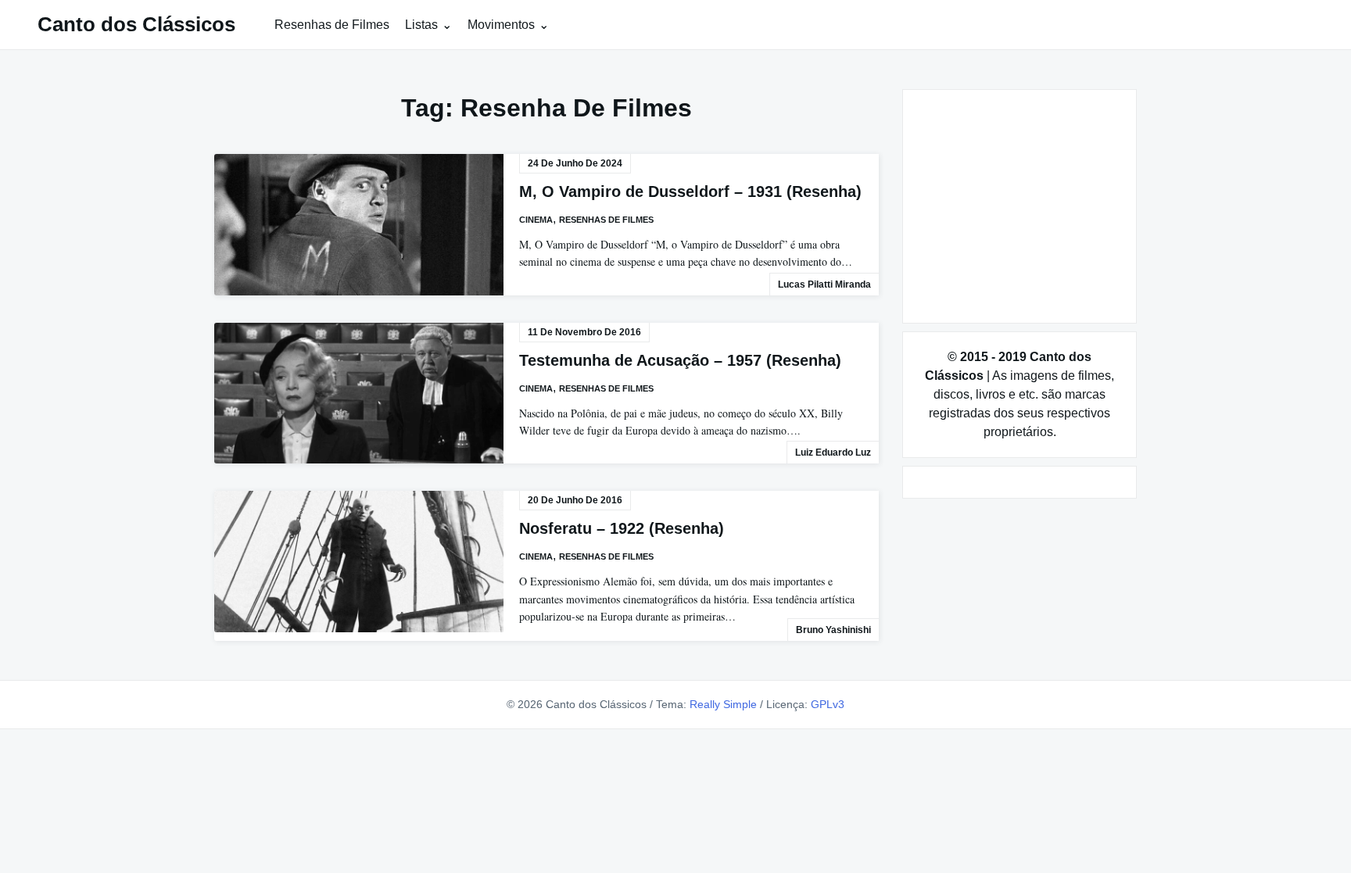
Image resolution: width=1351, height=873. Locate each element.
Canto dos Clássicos (136, 24)
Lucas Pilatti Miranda (824, 284)
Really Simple (723, 704)
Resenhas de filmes (606, 219)
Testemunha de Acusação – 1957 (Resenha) (680, 360)
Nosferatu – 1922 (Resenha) (621, 528)
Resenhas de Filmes (331, 24)
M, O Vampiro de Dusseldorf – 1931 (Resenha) (690, 191)
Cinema (536, 219)
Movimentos (501, 24)
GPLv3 (827, 704)
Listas (421, 24)
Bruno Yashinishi (833, 629)
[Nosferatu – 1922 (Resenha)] (358, 561)
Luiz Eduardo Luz (833, 452)
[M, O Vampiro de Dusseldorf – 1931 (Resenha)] (358, 224)
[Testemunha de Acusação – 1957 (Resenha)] (358, 393)
